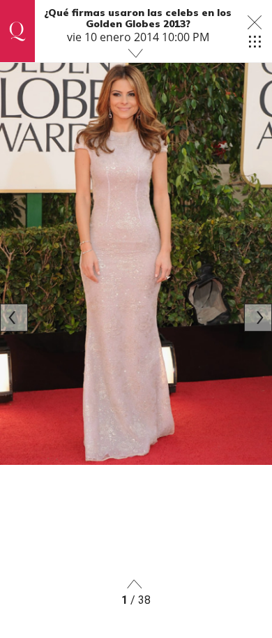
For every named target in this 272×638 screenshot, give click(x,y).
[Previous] (14, 318)
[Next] (258, 318)
